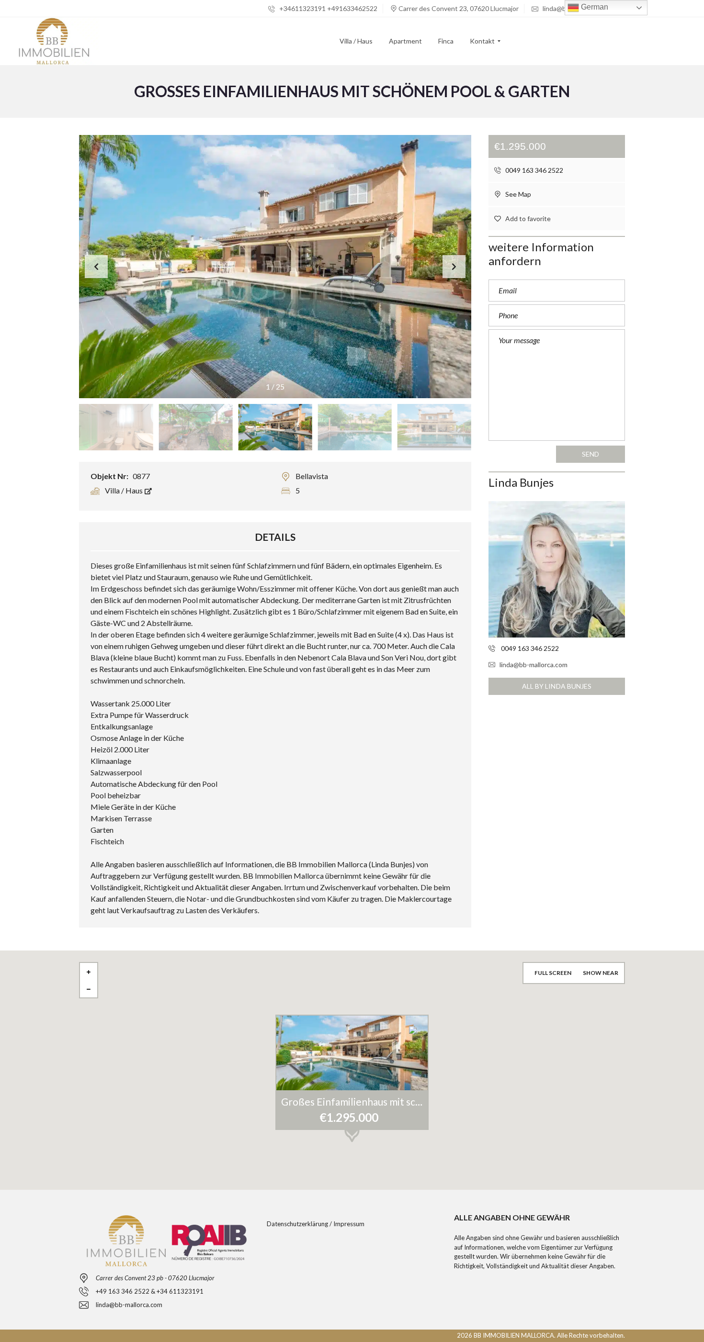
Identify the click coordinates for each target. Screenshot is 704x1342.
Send (590, 454)
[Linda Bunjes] (556, 569)
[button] (454, 266)
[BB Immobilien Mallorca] (53, 41)
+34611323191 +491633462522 (327, 8)
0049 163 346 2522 (533, 170)
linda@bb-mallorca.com (534, 664)
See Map (517, 194)
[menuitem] (356, 41)
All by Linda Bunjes (557, 686)
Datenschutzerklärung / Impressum (315, 1224)
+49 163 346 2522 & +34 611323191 (150, 1291)
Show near (600, 972)
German (593, 7)
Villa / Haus (124, 490)
